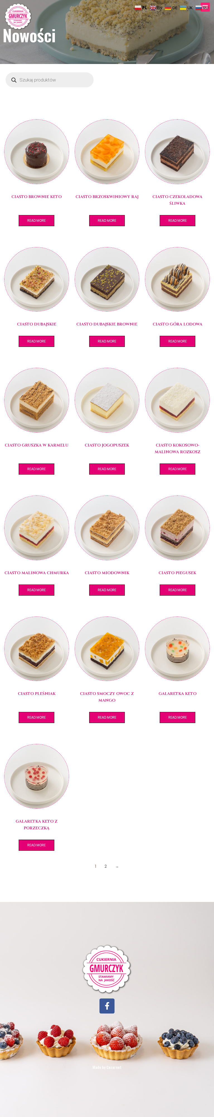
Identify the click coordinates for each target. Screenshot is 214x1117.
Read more (36, 220)
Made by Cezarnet (107, 1067)
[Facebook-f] (107, 1006)
